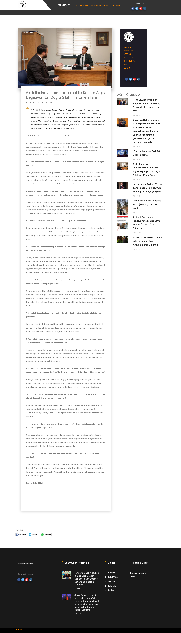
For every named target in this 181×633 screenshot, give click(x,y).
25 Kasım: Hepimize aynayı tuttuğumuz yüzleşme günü (147, 204)
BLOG (125, 64)
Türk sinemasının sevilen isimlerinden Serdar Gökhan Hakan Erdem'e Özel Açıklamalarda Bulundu (86, 579)
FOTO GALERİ (128, 58)
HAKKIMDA (61, 9)
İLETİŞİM (127, 68)
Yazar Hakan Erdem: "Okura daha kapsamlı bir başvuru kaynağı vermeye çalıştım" (147, 188)
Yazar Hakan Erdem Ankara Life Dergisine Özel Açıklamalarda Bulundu (147, 241)
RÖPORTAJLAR (129, 51)
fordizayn (18, 630)
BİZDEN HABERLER (130, 61)
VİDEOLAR (127, 54)
